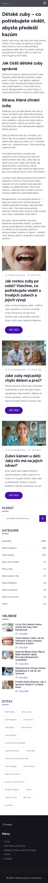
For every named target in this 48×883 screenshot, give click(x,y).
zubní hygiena (11, 720)
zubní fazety (29, 766)
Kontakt (8, 858)
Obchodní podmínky (14, 845)
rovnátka (9, 805)
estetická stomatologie (15, 743)
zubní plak (30, 751)
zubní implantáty (12, 751)
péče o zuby (26, 712)
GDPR (7, 854)
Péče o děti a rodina (10, 562)
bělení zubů (10, 712)
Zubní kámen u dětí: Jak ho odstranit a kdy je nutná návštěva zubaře (29, 641)
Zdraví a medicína (9, 590)
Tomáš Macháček (18, 370)
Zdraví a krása (8, 555)
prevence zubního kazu (15, 782)
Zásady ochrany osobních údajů (20, 850)
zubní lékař (9, 727)
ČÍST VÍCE (14, 330)
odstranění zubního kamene (17, 758)
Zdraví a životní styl (10, 597)
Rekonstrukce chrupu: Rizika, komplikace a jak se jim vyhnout (30, 671)
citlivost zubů (11, 797)
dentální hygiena (12, 790)
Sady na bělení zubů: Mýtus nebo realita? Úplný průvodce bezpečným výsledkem (30, 656)
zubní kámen (26, 727)
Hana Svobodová (18, 275)
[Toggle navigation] (44, 3)
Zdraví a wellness (9, 548)
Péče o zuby (7, 569)
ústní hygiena (10, 735)
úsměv (29, 790)
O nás (7, 841)
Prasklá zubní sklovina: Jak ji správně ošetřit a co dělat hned (30, 684)
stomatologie (11, 766)
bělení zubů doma (12, 774)
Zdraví (4, 604)
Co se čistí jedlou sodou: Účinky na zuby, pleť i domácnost (28, 627)
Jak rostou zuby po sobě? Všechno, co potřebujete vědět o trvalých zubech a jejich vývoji (23, 290)
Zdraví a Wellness (9, 583)
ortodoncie (28, 720)
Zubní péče (6, 541)
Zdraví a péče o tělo (10, 576)
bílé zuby (27, 797)
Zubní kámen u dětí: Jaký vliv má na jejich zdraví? (24, 461)
